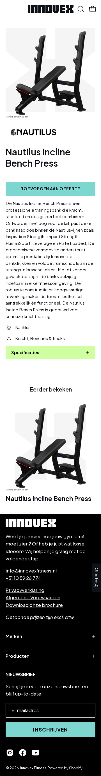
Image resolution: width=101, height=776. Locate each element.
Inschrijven (50, 729)
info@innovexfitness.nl (31, 571)
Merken (14, 636)
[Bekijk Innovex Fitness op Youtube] (35, 752)
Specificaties (25, 352)
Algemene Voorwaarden (33, 597)
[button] (80, 9)
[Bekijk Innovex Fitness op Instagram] (10, 752)
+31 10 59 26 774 (23, 578)
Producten (17, 656)
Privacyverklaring (25, 590)
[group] (50, 452)
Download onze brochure (34, 605)
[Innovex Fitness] (51, 9)
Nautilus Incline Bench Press (48, 498)
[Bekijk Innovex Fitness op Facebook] (23, 752)
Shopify (75, 768)
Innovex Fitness (33, 768)
